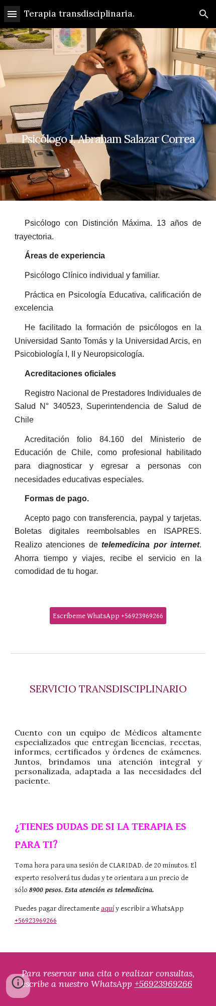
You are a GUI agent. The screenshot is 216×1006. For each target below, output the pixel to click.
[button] (12, 14)
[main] (108, 114)
